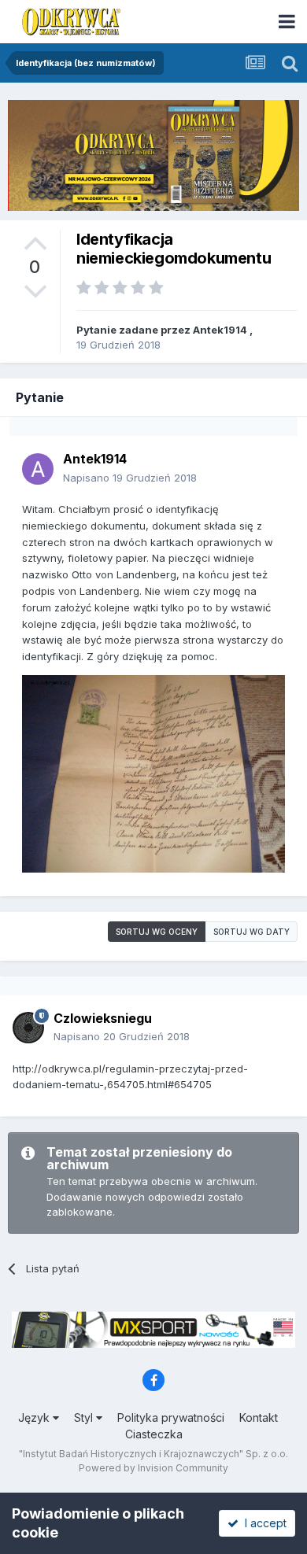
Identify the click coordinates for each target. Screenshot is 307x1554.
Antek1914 (220, 329)
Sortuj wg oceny (157, 931)
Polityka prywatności (170, 1417)
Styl (85, 1417)
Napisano (130, 477)
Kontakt (258, 1417)
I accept (263, 1523)
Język (35, 1417)
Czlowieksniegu (103, 1018)
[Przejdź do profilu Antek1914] (38, 469)
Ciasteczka (154, 1434)
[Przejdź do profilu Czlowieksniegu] (28, 1027)
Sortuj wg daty (251, 931)
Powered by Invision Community (153, 1468)
